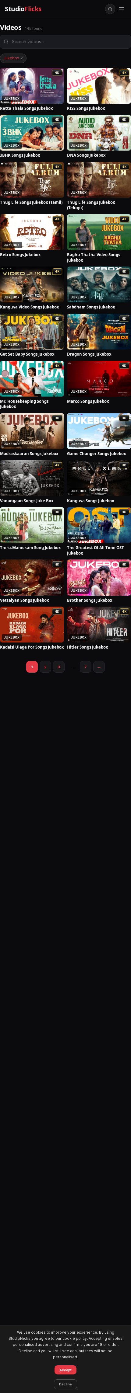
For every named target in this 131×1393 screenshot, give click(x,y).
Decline (65, 1384)
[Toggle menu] (121, 9)
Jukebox (13, 58)
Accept (65, 1370)
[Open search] (110, 9)
